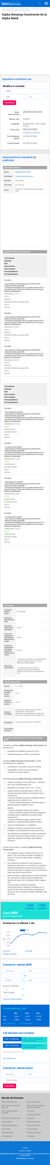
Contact (25, 1148)
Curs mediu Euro (9, 1023)
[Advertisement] (25, 48)
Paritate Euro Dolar (10, 954)
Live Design (25, 1158)
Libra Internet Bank (34, 1125)
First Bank (30, 1118)
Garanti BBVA (7, 1122)
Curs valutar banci (9, 1058)
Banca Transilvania (34, 1102)
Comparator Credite (12, 9)
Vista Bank (31, 1136)
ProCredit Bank (32, 1129)
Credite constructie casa (24, 176)
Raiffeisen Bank (7, 1133)
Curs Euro (6, 951)
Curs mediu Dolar (26, 1023)
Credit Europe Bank (34, 1115)
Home (3, 9)
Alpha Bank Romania (23, 172)
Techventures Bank (34, 1133)
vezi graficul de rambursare (31, 133)
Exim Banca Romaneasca (11, 1118)
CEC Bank (30, 1111)
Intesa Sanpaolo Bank (10, 1125)
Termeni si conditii (25, 1151)
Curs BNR (10, 913)
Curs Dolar (29, 951)
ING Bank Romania (33, 1122)
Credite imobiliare (25, 9)
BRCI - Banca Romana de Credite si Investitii (36, 1106)
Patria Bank (6, 1129)
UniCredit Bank (7, 1136)
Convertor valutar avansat (12, 999)
